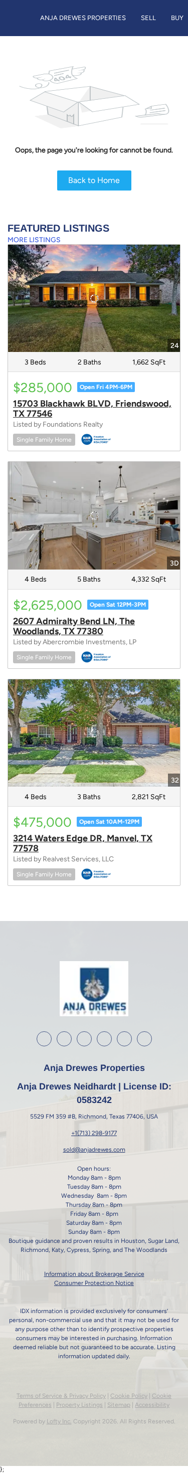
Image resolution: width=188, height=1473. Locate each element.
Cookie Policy (128, 1395)
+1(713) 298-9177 (94, 1133)
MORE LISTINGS (34, 240)
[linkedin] (64, 1038)
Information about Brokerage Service (94, 1273)
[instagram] (84, 1038)
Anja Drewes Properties (83, 18)
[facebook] (44, 1038)
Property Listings (79, 1404)
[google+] (124, 1038)
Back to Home (94, 180)
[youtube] (104, 1038)
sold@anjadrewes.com (94, 1149)
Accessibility (152, 1404)
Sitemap (118, 1404)
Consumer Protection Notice (94, 1282)
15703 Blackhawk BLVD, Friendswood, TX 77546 (92, 408)
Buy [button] (177, 18)
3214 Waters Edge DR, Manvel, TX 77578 (82, 843)
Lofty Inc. (59, 1421)
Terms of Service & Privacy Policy (61, 1395)
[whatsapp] (144, 1038)
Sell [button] (148, 18)
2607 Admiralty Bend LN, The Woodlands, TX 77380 (74, 626)
